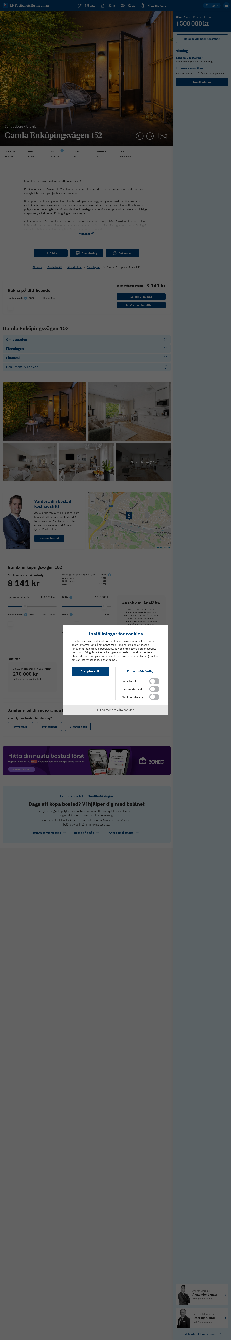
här (114, 659)
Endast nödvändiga (140, 671)
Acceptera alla (90, 671)
